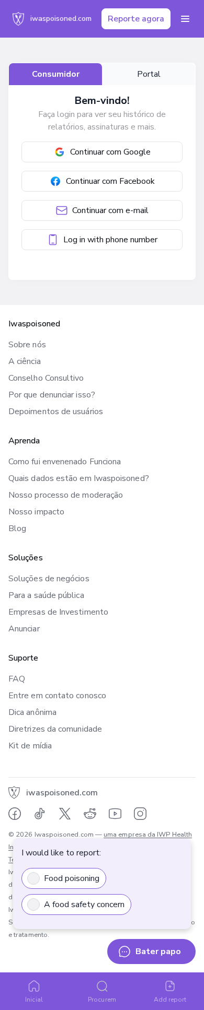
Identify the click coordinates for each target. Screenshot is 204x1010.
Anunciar (24, 629)
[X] (65, 813)
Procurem (102, 999)
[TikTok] (39, 813)
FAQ (16, 679)
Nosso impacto (36, 512)
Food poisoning (71, 878)
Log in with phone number (110, 239)
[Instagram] (140, 813)
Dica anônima (32, 712)
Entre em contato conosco (57, 695)
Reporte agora (136, 19)
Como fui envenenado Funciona (64, 461)
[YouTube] (115, 813)
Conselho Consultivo (46, 378)
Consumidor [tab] (56, 74)
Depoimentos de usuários (55, 411)
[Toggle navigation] (185, 18)
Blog (17, 528)
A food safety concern (84, 904)
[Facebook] (14, 813)
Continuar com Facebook (110, 181)
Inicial (34, 999)
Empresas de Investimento (58, 612)
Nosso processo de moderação (65, 495)
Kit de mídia (30, 745)
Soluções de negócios (48, 578)
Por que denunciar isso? (51, 395)
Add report (170, 999)
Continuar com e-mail (110, 210)
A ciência (24, 361)
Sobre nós (27, 344)
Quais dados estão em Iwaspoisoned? (78, 478)
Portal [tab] (149, 74)
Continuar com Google (110, 152)
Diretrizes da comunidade (55, 729)
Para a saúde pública (46, 595)
